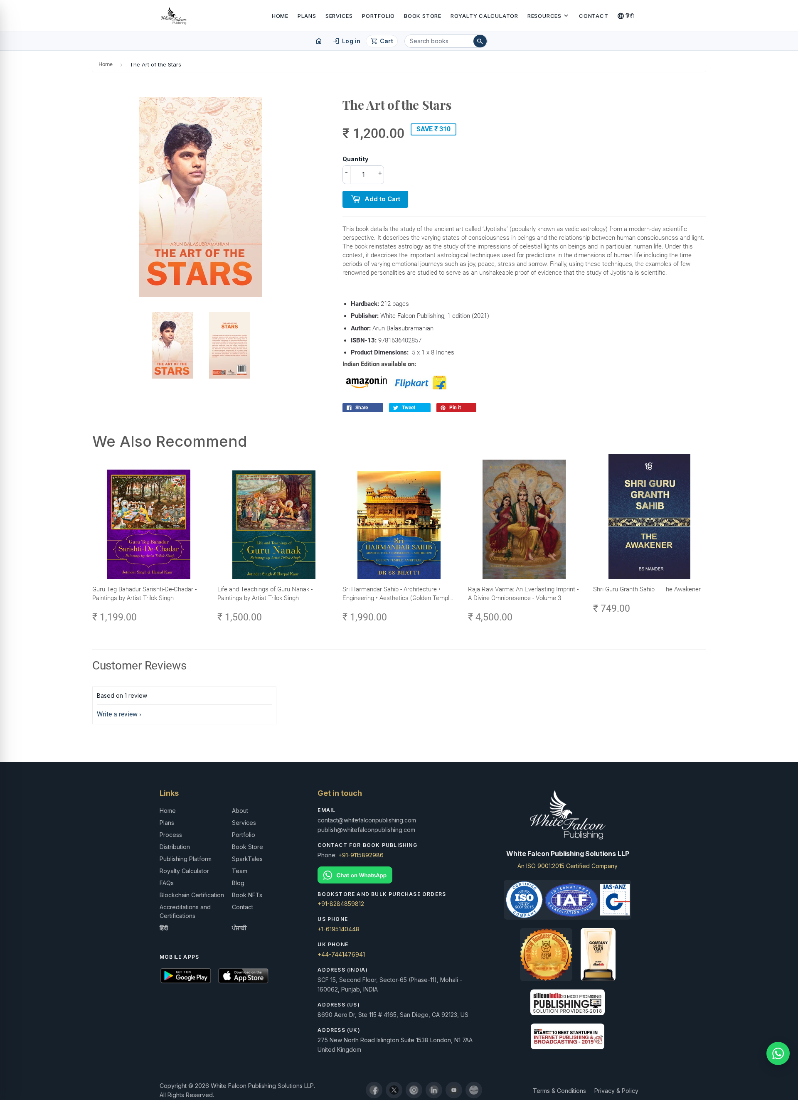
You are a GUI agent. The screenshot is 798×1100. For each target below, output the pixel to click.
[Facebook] (374, 1090)
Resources (548, 15)
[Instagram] (414, 1090)
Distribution (175, 846)
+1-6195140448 (339, 929)
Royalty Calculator (484, 15)
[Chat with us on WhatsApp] (778, 1053)
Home (280, 15)
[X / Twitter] (394, 1090)
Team (239, 870)
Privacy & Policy (616, 1090)
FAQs (167, 882)
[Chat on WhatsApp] (399, 874)
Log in (346, 41)
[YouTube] (454, 1090)
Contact (593, 15)
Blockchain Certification (192, 894)
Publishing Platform (186, 858)
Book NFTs (247, 894)
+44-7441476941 (341, 954)
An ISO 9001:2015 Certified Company (567, 865)
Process (171, 834)
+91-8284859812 (341, 903)
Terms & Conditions (559, 1090)
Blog (238, 882)
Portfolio (378, 15)
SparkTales (247, 858)
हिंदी (625, 15)
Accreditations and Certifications (185, 911)
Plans (307, 15)
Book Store (422, 15)
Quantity (355, 158)
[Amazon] (474, 1090)
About (240, 810)
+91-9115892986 (361, 855)
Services (339, 15)
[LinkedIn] (434, 1090)
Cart (381, 41)
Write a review (117, 714)
